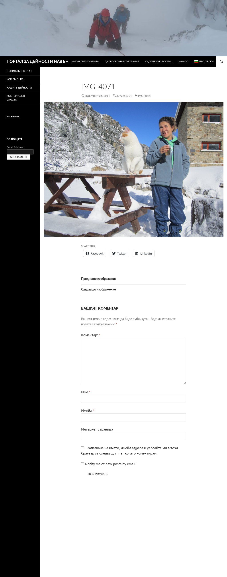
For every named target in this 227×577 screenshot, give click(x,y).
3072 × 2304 (124, 96)
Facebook (13, 116)
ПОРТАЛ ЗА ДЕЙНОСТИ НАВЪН (37, 62)
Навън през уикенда (85, 61)
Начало (183, 61)
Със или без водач (19, 71)
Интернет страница (97, 429)
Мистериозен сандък (16, 98)
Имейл (87, 411)
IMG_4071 (144, 96)
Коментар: (90, 335)
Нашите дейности (19, 88)
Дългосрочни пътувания (122, 61)
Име (85, 392)
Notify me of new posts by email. (110, 464)
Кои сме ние (15, 79)
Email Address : (15, 147)
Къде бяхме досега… (158, 61)
